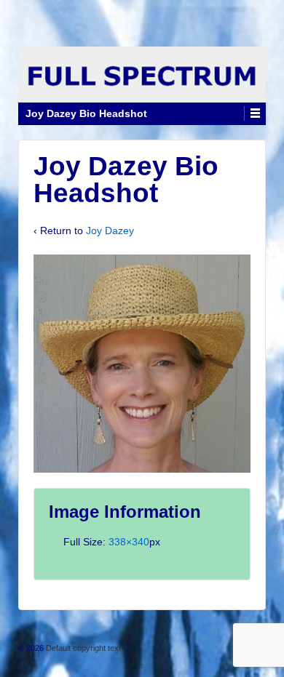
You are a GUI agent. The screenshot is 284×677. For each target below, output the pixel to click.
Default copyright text (82, 648)
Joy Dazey (110, 230)
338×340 (129, 542)
